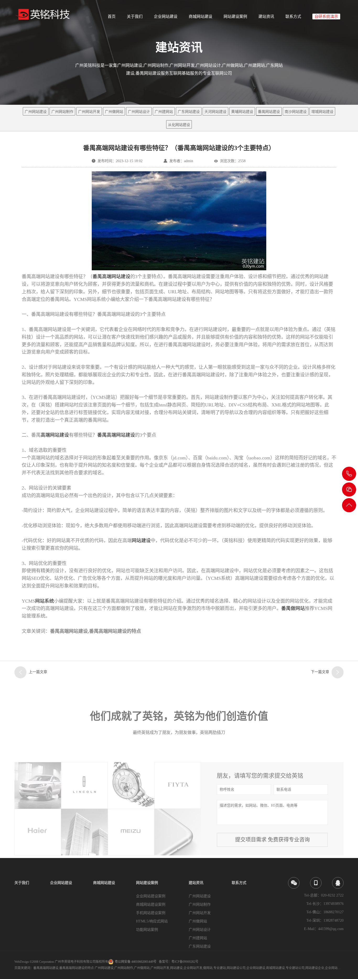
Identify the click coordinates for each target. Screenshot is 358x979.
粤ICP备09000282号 (184, 962)
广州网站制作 (62, 112)
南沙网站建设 (296, 112)
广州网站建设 (36, 112)
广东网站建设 (189, 112)
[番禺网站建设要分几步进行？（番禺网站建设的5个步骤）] (20, 672)
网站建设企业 (314, 968)
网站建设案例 (235, 16)
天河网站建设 (215, 112)
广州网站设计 (139, 112)
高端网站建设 (55, 435)
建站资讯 (266, 16)
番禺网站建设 (269, 112)
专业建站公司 (295, 968)
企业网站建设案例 (150, 896)
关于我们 (135, 16)
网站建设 (141, 540)
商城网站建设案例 (150, 904)
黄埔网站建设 (242, 112)
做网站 (208, 968)
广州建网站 (164, 112)
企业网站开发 (192, 968)
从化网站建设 (179, 125)
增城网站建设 (322, 112)
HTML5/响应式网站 (152, 921)
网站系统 (44, 601)
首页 (112, 16)
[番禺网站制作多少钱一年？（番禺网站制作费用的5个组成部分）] (338, 672)
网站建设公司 (236, 968)
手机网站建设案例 (150, 913)
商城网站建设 (200, 16)
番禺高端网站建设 (111, 276)
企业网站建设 (165, 16)
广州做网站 (114, 112)
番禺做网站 (293, 608)
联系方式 (293, 16)
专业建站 (219, 968)
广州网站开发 (89, 112)
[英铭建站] (44, 14)
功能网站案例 (147, 930)
